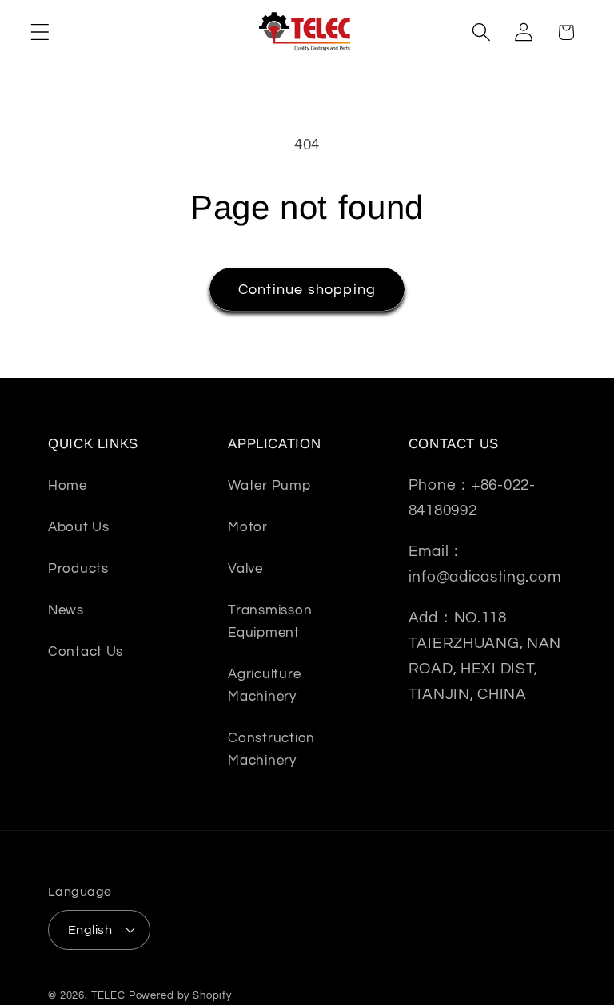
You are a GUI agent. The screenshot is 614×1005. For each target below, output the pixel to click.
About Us (79, 527)
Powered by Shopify (180, 995)
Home (67, 486)
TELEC (108, 995)
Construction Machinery (271, 749)
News (66, 610)
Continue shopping (307, 289)
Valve (245, 569)
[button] (40, 32)
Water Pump (269, 486)
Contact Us (85, 652)
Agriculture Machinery (264, 685)
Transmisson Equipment (270, 621)
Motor (248, 527)
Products (78, 569)
